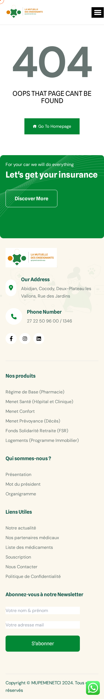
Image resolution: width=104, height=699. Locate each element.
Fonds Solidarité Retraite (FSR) (37, 431)
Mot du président (23, 484)
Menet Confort (20, 411)
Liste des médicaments (29, 547)
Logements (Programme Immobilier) (42, 440)
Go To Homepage (54, 126)
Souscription (18, 557)
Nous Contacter (21, 567)
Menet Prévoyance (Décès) (33, 421)
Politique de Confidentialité (33, 576)
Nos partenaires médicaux (32, 538)
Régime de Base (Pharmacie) (35, 392)
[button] (98, 12)
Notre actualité (21, 528)
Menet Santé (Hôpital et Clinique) (39, 401)
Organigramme (21, 494)
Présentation (18, 474)
